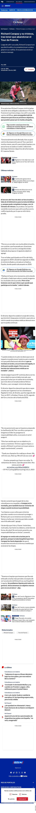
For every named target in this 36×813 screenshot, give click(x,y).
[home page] (2, 1)
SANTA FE (12, 10)
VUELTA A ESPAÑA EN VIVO (25, 10)
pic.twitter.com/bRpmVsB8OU (18, 467)
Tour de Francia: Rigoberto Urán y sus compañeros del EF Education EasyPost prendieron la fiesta (23, 598)
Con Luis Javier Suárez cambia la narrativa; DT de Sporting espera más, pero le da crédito (19, 697)
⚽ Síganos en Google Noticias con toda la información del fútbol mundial (19, 270)
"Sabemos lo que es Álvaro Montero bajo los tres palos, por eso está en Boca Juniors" (18, 676)
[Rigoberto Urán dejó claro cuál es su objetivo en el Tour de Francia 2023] (6, 160)
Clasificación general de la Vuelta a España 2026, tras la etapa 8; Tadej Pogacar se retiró (23, 180)
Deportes (14, 794)
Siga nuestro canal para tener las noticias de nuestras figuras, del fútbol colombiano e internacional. (20, 126)
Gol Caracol (19, 1)
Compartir (31, 69)
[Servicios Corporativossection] (33, 787)
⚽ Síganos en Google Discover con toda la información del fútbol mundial (19, 134)
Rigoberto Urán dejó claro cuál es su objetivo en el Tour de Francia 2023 (23, 161)
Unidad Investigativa (29, 1)
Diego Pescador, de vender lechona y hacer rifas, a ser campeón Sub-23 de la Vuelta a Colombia (23, 619)
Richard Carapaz (8, 632)
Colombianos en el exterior (12, 672)
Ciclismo (11, 29)
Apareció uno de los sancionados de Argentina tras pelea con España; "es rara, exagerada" (19, 718)
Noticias (24, 794)
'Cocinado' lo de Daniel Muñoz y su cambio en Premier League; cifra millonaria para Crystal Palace (18, 687)
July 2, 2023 (30, 469)
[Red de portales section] (33, 782)
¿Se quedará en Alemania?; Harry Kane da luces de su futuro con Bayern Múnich (19, 707)
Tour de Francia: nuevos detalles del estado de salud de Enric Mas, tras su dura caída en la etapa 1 (23, 608)
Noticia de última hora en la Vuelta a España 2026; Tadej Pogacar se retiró (22, 191)
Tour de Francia (22, 632)
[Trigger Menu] (2, 5)
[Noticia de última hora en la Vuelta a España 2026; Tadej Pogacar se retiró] (6, 190)
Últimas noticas (10, 1)
